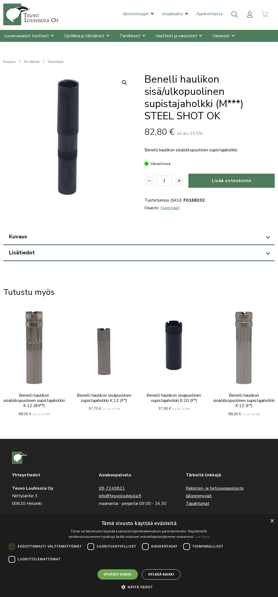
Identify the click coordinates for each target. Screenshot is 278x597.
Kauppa (9, 61)
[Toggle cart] (265, 14)
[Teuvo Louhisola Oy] (31, 14)
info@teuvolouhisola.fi (120, 496)
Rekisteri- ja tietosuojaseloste (215, 488)
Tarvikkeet (130, 36)
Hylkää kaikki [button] (161, 574)
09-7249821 (112, 488)
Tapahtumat (197, 504)
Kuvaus (18, 236)
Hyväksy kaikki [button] (118, 574)
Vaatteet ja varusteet (177, 36)
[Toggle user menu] (249, 14)
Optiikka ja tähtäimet (84, 36)
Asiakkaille (173, 14)
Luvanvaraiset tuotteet (27, 36)
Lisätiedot (22, 252)
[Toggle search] (234, 14)
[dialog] (139, 556)
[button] (139, 587)
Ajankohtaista (209, 14)
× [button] (272, 521)
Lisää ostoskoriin (231, 181)
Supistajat (55, 61)
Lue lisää (202, 536)
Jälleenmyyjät (136, 14)
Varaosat (222, 36)
